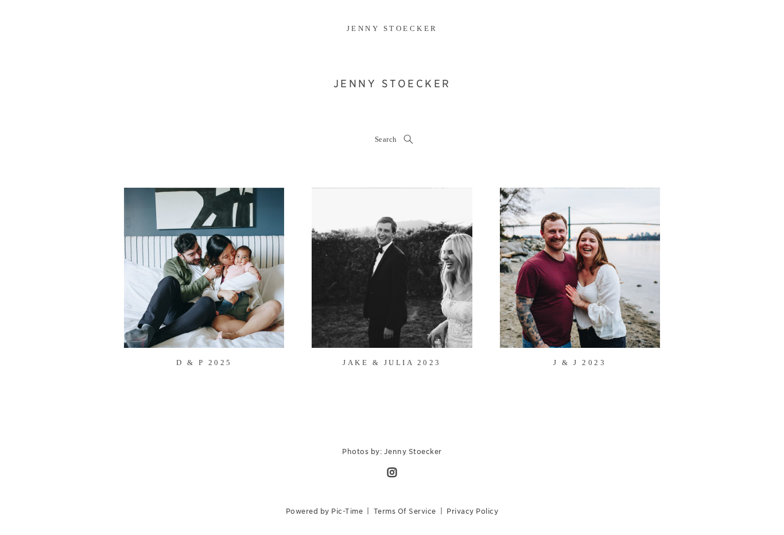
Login (145, 203)
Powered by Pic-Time (324, 511)
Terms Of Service (405, 511)
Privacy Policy (472, 511)
